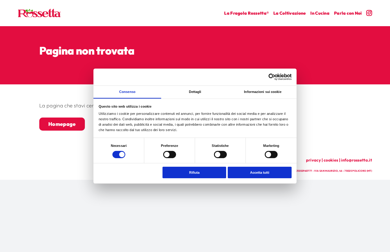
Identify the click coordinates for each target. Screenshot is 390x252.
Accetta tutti (259, 172)
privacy (313, 160)
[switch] (169, 154)
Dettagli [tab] (195, 91)
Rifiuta (194, 172)
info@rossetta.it (356, 160)
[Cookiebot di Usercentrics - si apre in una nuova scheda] (272, 77)
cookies (331, 160)
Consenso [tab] (127, 91)
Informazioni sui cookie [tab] (262, 91)
